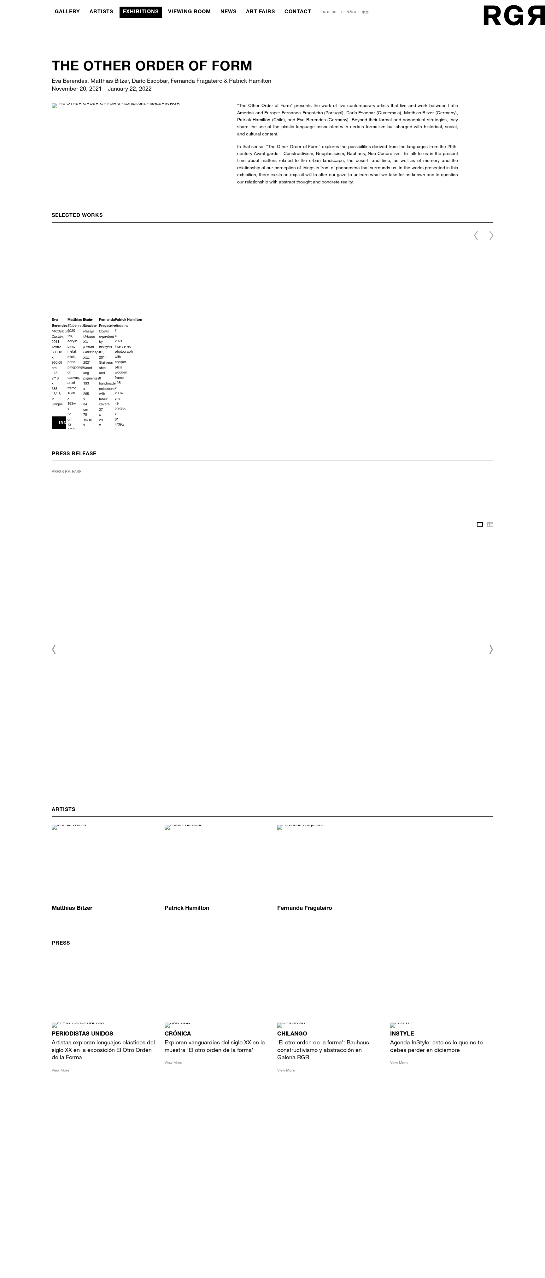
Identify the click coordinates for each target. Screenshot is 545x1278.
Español (349, 12)
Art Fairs (260, 12)
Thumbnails (490, 524)
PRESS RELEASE (66, 471)
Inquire (62, 423)
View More (60, 1069)
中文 (365, 12)
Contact (297, 12)
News (228, 12)
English (329, 12)
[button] (54, 649)
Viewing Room (189, 12)
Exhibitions (141, 12)
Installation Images (480, 524)
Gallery (67, 12)
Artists (101, 12)
